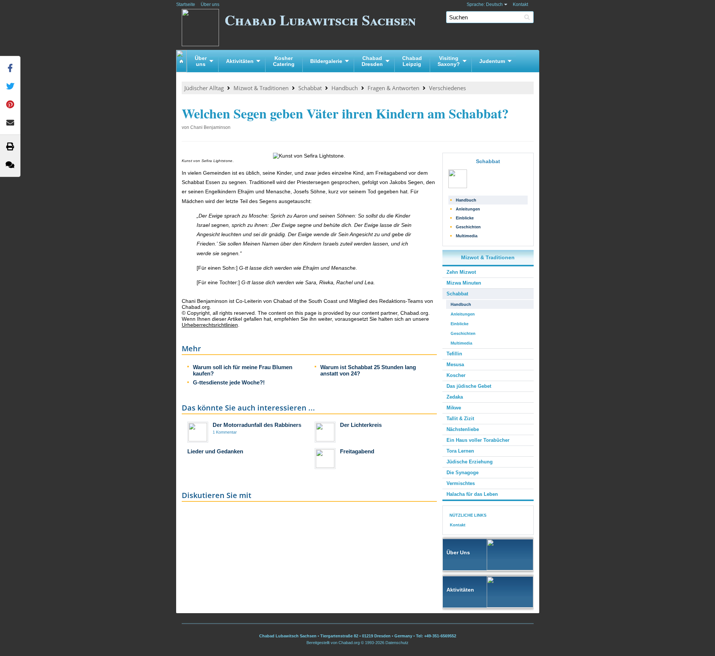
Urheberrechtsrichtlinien (210, 325)
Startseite (185, 4)
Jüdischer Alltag (204, 88)
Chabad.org (349, 642)
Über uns (210, 4)
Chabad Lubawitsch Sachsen (320, 19)
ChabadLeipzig (412, 61)
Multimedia (466, 236)
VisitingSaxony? (449, 61)
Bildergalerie (326, 61)
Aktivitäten (240, 61)
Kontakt (520, 4)
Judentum (492, 61)
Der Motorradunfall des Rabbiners (257, 425)
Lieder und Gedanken (215, 451)
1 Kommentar (225, 432)
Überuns (201, 61)
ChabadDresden (372, 61)
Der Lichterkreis (361, 425)
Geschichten (468, 227)
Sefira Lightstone (217, 161)
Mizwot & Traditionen (261, 88)
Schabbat (310, 88)
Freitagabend (357, 451)
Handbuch (344, 88)
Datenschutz (397, 642)
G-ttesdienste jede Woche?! (229, 382)
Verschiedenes (447, 88)
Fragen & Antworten (393, 88)
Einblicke (465, 218)
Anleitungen (468, 209)
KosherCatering (284, 61)
